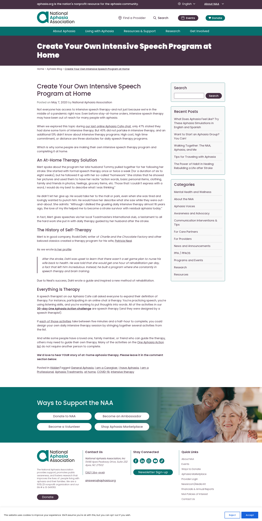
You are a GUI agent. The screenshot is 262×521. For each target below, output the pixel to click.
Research (173, 31)
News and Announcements (192, 246)
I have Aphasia (129, 368)
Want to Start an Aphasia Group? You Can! (196, 136)
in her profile (62, 249)
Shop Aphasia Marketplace (122, 427)
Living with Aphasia (99, 31)
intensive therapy (122, 372)
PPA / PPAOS (182, 253)
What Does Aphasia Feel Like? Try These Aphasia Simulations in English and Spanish (196, 123)
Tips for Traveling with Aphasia (195, 157)
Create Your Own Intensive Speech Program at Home (124, 50)
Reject (232, 515)
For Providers (183, 239)
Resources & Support (140, 31)
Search (180, 88)
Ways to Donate (191, 469)
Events (185, 464)
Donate (217, 18)
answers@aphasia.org (100, 480)
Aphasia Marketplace (194, 474)
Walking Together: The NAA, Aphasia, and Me (192, 148)
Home (40, 69)
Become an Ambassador (122, 416)
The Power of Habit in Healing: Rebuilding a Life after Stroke (194, 166)
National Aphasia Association (92, 102)
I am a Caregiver (106, 368)
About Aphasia (64, 31)
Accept (250, 515)
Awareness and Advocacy (192, 213)
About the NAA (184, 199)
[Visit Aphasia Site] (59, 18)
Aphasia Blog (54, 69)
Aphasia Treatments (69, 372)
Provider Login (189, 479)
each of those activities (55, 321)
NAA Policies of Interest (194, 494)
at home (90, 372)
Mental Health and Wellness (192, 192)
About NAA (211, 4)
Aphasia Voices (184, 206)
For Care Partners (186, 232)
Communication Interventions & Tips (195, 222)
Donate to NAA (64, 416)
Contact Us (188, 499)
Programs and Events (188, 260)
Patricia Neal (123, 241)
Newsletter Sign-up (153, 472)
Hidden (55, 368)
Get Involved (199, 31)
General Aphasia (82, 368)
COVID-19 (103, 372)
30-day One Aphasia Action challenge (64, 308)
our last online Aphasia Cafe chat (108, 126)
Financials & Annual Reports (197, 489)
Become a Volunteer (64, 427)
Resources (181, 274)
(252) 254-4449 (95, 472)
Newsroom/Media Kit (193, 484)
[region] (131, 514)
